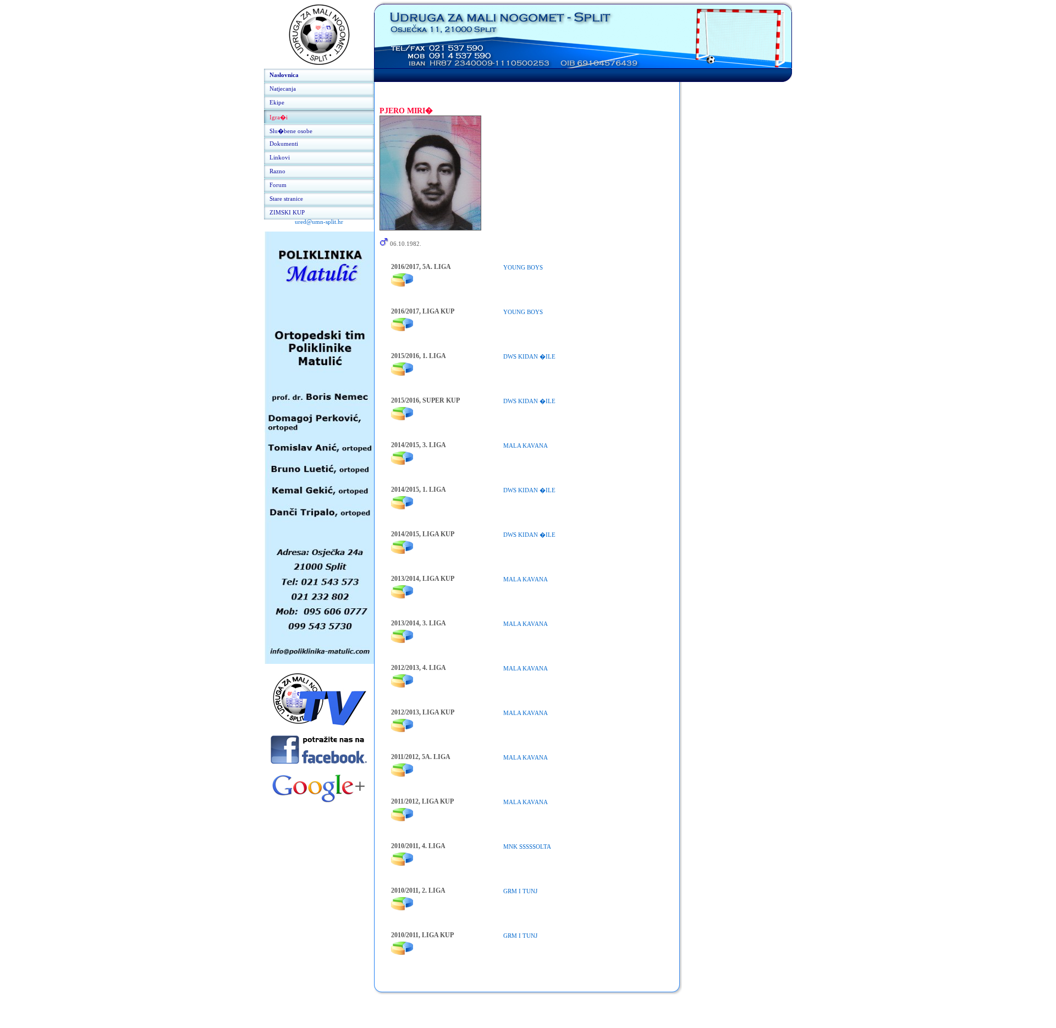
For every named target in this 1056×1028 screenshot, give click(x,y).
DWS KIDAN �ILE (529, 356)
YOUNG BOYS (523, 267)
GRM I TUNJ (520, 891)
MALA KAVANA (525, 445)
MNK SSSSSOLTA (527, 846)
